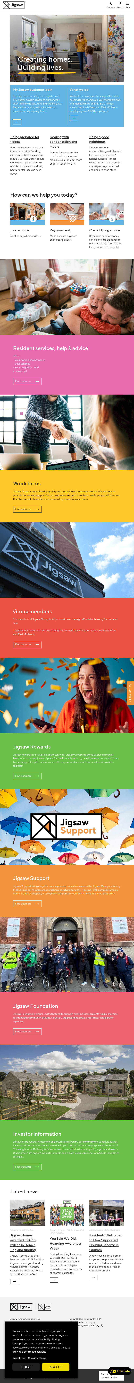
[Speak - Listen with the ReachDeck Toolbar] (119, 1371)
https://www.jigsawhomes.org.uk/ (86, 1325)
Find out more (23, 381)
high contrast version (109, 1376)
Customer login (130, 693)
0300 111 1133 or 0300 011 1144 (85, 1319)
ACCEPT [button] (56, 1367)
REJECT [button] (26, 1367)
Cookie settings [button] (37, 1358)
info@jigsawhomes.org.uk (82, 1322)
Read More (18, 1358)
